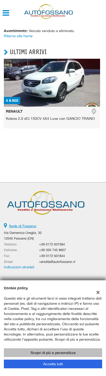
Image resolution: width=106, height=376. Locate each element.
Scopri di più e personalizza (53, 353)
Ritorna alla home (18, 36)
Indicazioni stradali (19, 267)
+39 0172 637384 (52, 244)
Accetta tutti (53, 364)
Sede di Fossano (22, 226)
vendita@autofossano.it (57, 262)
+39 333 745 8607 (52, 250)
